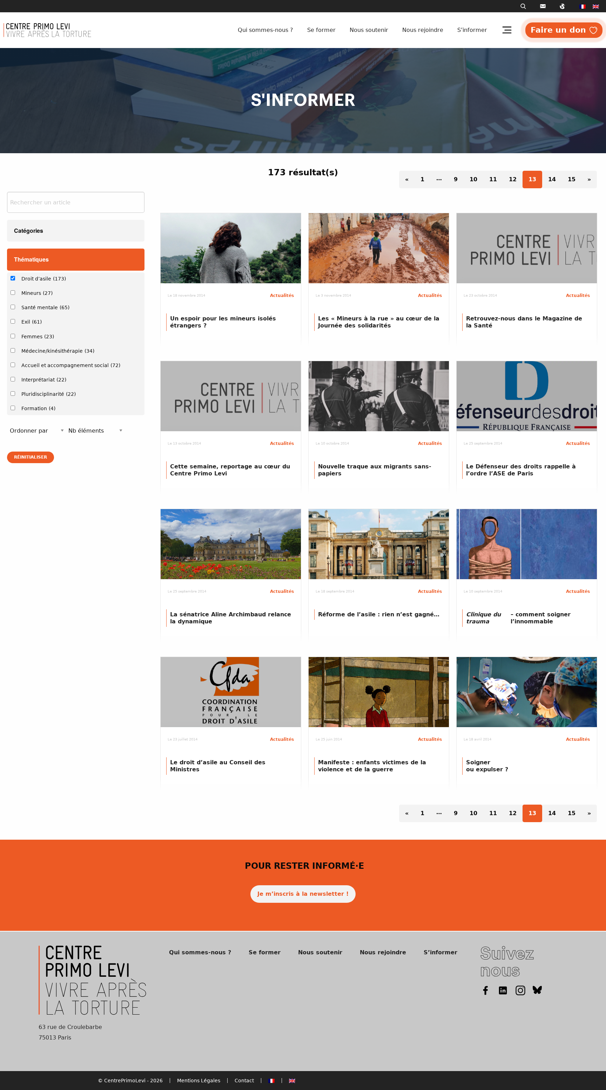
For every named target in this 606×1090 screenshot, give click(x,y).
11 (493, 179)
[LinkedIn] (503, 990)
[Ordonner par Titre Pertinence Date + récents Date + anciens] (37, 431)
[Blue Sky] (537, 990)
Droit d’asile (43, 279)
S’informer (472, 30)
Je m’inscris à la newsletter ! (303, 894)
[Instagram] (520, 990)
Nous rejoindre (422, 30)
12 (513, 179)
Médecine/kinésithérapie (57, 351)
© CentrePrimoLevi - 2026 (130, 1080)
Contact (244, 1080)
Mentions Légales (198, 1080)
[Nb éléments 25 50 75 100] (95, 431)
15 (571, 179)
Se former (321, 30)
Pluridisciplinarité (48, 394)
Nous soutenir (369, 30)
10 (473, 179)
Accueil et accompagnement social (70, 365)
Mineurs (37, 293)
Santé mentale (45, 307)
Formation (38, 408)
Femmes (37, 336)
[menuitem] (582, 6)
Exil (31, 322)
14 (552, 179)
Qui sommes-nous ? (265, 30)
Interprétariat (43, 379)
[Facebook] (485, 990)
